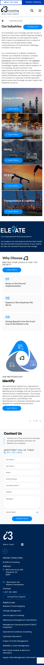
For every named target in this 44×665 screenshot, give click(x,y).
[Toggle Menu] (40, 10)
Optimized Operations (12, 636)
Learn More (13, 109)
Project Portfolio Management (15, 641)
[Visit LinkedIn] (22, 544)
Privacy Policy (17, 558)
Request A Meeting (33, 2)
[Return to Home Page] (10, 10)
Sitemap (6, 558)
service (11, 73)
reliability (36, 61)
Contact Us (33, 27)
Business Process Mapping (14, 606)
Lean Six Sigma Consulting (13, 615)
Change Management (12, 611)
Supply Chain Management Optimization (20, 657)
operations (6, 61)
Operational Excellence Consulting (17, 632)
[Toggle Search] (31, 10)
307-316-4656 (12, 2)
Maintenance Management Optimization (20, 620)
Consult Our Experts (16, 597)
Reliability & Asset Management (16, 646)
